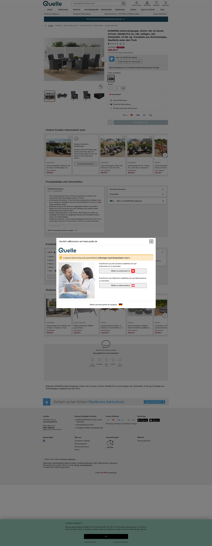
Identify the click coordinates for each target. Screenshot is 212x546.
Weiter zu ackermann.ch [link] (120, 271)
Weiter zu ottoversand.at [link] (120, 285)
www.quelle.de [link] (104, 304)
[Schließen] (151, 241)
